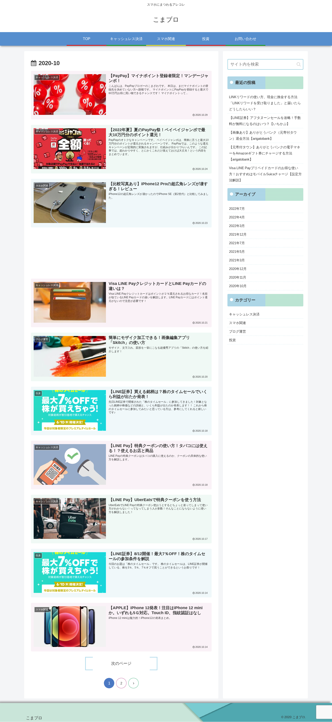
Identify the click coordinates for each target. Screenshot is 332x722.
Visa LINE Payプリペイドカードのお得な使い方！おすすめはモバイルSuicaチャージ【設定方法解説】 (265, 174)
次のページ (121, 663)
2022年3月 (237, 226)
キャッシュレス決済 (244, 314)
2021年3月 (237, 260)
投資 (232, 340)
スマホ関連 (237, 323)
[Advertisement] (121, 256)
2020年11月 (237, 277)
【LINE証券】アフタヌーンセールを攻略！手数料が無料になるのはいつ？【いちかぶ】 (265, 121)
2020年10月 (238, 286)
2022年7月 (237, 209)
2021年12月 (238, 234)
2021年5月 (237, 251)
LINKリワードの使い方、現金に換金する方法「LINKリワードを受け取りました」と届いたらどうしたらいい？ (265, 103)
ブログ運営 (237, 331)
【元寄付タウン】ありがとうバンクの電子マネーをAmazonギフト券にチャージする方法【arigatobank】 (264, 153)
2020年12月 (238, 269)
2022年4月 (237, 217)
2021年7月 (237, 243)
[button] (299, 64)
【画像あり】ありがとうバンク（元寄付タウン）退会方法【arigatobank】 (263, 135)
